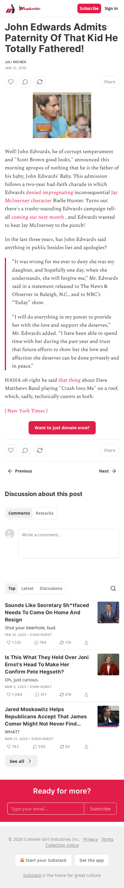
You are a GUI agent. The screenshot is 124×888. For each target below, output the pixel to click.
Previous (23, 471)
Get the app (91, 860)
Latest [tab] (27, 588)
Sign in (111, 8)
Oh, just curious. (22, 680)
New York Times (26, 411)
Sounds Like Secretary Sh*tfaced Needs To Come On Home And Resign (47, 612)
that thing (69, 380)
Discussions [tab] (51, 588)
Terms (107, 839)
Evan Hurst (41, 635)
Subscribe (89, 8)
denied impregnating (49, 192)
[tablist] (31, 513)
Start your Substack (46, 860)
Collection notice (62, 845)
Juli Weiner (15, 62)
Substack (32, 875)
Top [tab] (11, 588)
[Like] (11, 82)
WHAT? (12, 732)
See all (17, 761)
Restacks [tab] (44, 513)
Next (104, 471)
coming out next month (37, 217)
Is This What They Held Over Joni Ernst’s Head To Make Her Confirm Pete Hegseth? (47, 664)
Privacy (90, 839)
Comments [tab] (19, 513)
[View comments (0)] (25, 82)
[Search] (113, 588)
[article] (62, 624)
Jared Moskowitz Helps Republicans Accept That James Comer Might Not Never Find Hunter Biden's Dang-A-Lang (46, 716)
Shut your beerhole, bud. (30, 627)
